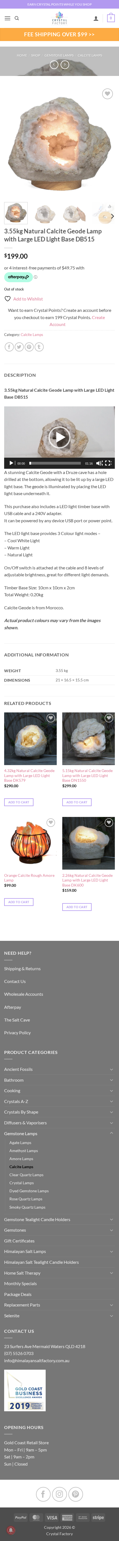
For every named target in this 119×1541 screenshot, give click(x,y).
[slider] (55, 463)
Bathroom (14, 1079)
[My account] (96, 18)
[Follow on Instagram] (59, 1494)
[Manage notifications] (10, 1530)
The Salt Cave (17, 1019)
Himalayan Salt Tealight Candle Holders (41, 1262)
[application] (59, 437)
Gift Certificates (19, 1240)
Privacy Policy (17, 1032)
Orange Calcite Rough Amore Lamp (29, 878)
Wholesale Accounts (23, 994)
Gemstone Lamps (59, 55)
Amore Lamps (21, 1158)
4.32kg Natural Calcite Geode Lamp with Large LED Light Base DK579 (29, 775)
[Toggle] (111, 1069)
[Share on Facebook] (9, 346)
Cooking (12, 1090)
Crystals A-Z (16, 1101)
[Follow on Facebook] (43, 1494)
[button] (7, 18)
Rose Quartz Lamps (25, 1198)
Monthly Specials (20, 1283)
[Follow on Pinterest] (75, 1494)
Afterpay (12, 1007)
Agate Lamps (20, 1142)
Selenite (11, 1315)
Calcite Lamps (90, 55)
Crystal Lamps (21, 1182)
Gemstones (15, 1229)
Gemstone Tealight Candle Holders (37, 1219)
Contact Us (15, 981)
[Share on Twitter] (19, 346)
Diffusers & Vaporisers (25, 1122)
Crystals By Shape (21, 1111)
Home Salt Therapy (22, 1272)
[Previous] (13, 142)
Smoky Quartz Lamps (27, 1207)
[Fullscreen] (108, 463)
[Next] (106, 142)
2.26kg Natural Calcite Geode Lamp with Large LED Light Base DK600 (87, 880)
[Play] (12, 463)
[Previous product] (65, 64)
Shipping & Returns (22, 968)
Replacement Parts (22, 1304)
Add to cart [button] (19, 802)
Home (22, 55)
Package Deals (18, 1294)
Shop (35, 55)
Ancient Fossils (18, 1069)
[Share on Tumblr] (39, 346)
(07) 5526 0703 (18, 1353)
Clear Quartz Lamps (26, 1174)
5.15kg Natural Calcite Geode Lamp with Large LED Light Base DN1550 (87, 775)
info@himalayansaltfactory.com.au (36, 1360)
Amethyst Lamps (23, 1150)
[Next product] (54, 64)
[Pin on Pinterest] (29, 346)
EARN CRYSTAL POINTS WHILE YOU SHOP (59, 4)
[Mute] (99, 463)
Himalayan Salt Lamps (25, 1251)
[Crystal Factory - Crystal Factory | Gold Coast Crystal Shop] (59, 18)
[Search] (17, 18)
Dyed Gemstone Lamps (29, 1190)
